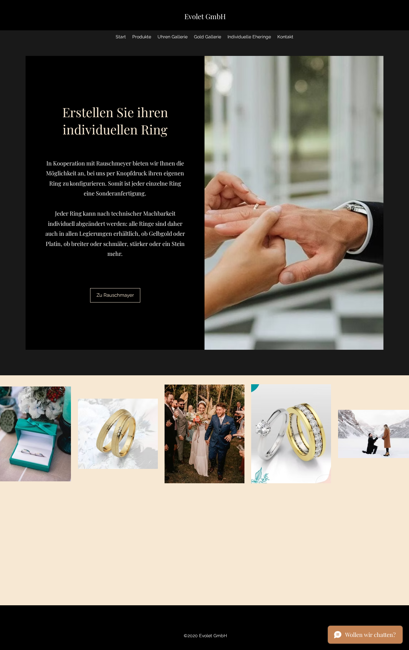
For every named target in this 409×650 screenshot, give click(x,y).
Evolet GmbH (205, 16)
